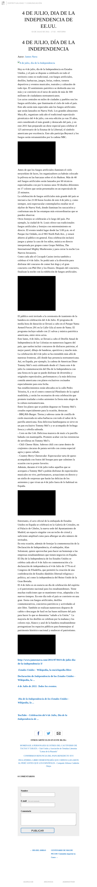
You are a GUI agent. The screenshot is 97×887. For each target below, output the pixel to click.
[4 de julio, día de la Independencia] (36, 62)
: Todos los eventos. (37, 686)
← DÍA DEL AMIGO (38, 850)
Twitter (48, 733)
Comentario (26, 811)
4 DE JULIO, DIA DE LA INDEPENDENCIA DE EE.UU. (48, 19)
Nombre (24, 791)
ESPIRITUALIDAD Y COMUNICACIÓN (25, 3)
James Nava (31, 56)
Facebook (38, 733)
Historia (61, 32)
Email (59, 733)
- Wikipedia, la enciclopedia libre (44, 669)
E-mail (30, 801)
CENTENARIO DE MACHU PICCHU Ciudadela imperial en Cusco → (63, 853)
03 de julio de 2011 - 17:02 (44, 32)
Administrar (69, 882)
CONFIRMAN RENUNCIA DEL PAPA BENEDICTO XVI (48, 756)
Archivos (48, 882)
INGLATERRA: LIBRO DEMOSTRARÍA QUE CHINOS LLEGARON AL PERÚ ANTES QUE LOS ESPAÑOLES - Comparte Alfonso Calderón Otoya (48, 763)
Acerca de (28, 882)
